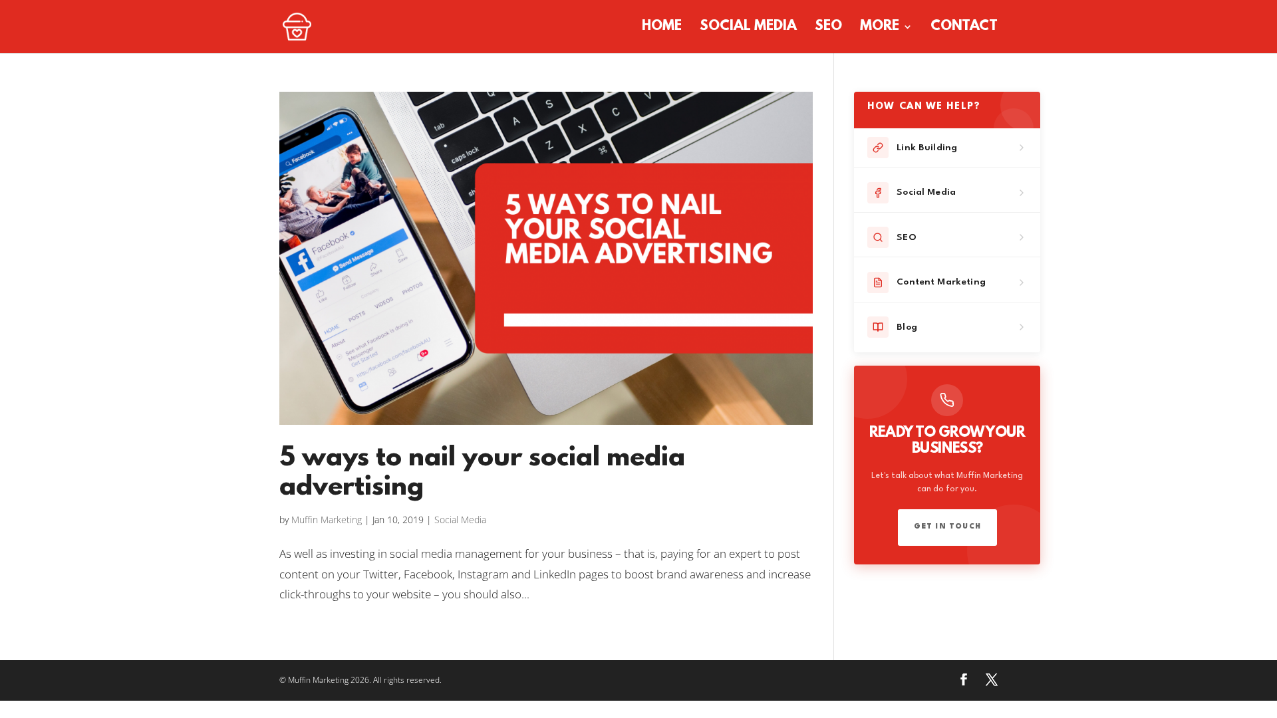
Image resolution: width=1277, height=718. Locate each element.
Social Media (748, 28)
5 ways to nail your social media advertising (482, 473)
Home (662, 28)
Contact (964, 28)
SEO (828, 28)
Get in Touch (947, 527)
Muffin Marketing (326, 519)
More (879, 28)
